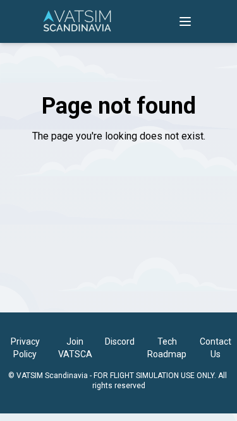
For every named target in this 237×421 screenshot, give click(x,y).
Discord (120, 341)
